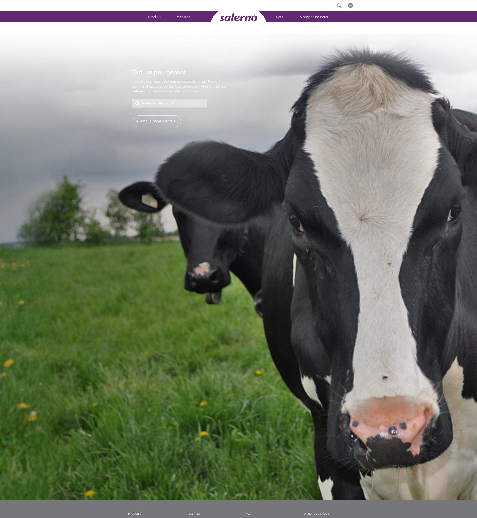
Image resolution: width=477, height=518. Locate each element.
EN (350, 5)
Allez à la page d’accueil (157, 121)
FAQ (279, 17)
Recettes (183, 17)
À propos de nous (314, 17)
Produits (154, 17)
